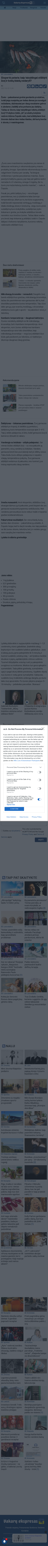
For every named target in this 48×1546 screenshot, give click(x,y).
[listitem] (24, 767)
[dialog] (24, 773)
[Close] (44, 729)
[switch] (39, 772)
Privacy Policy (37, 817)
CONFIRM (14, 809)
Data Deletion (11, 817)
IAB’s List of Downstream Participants (27, 760)
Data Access (24, 817)
